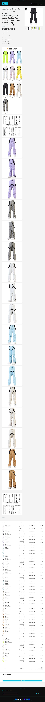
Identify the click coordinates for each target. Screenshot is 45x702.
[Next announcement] (42, 1)
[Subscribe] (17, 693)
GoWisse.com (16, 700)
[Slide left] (25, 29)
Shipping (3, 26)
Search (21, 688)
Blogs (24, 688)
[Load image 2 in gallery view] (31, 28)
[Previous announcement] (2, 1)
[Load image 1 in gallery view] (28, 28)
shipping (36, 669)
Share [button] (4, 517)
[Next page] (25, 664)
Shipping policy (30, 700)
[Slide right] (42, 29)
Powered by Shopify (21, 700)
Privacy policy (25, 700)
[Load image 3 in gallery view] (35, 28)
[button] (38, 4)
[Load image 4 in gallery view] (39, 28)
